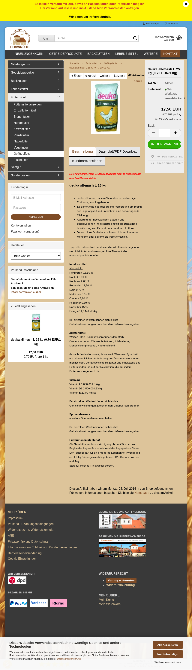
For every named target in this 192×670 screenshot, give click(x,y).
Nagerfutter (21, 141)
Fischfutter (21, 159)
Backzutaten (98, 53)
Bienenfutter (22, 116)
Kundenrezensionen (87, 161)
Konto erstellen (21, 225)
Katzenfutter (22, 129)
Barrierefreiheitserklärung (25, 553)
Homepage (141, 492)
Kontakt (170, 53)
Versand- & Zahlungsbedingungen (31, 523)
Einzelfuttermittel (25, 110)
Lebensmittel (126, 53)
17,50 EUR (35, 352)
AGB (11, 535)
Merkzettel (172, 23)
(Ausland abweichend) (175, 98)
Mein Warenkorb (110, 604)
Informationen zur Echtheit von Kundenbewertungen (42, 547)
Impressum (15, 518)
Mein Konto (106, 599)
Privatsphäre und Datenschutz (28, 541)
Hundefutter (21, 122)
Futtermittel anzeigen (28, 104)
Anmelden (36, 217)
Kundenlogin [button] (152, 23)
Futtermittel (18, 97)
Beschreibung (82, 151)
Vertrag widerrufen (121, 580)
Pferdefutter (21, 135)
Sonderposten (20, 175)
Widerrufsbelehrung (120, 585)
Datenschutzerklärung (69, 658)
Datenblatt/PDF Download (117, 151)
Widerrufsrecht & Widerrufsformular (31, 529)
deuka (138, 81)
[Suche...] (135, 38)
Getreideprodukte (65, 53)
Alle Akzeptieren (167, 644)
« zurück (90, 75)
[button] (153, 133)
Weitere (151, 53)
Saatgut (16, 167)
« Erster (76, 75)
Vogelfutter (21, 147)
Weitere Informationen (167, 662)
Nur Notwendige (167, 654)
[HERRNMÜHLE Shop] (20, 38)
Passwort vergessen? (25, 231)
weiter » (105, 75)
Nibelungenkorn (29, 53)
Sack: (151, 125)
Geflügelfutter (23, 153)
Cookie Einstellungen (22, 558)
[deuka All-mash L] (105, 107)
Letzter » (119, 75)
